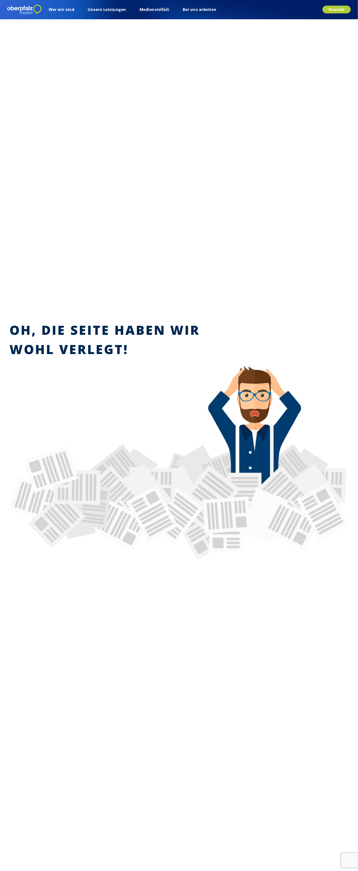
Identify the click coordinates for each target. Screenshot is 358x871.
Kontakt (337, 9)
